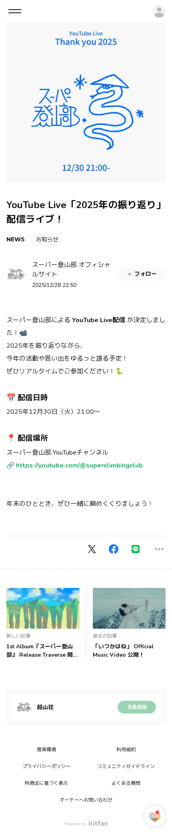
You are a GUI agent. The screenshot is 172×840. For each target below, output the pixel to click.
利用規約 (126, 749)
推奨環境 (46, 749)
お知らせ (47, 239)
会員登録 (136, 707)
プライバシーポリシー (46, 766)
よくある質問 (126, 783)
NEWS (15, 239)
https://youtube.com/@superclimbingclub (79, 465)
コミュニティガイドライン (126, 766)
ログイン (159, 11)
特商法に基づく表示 (46, 783)
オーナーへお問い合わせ (86, 800)
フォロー (145, 274)
